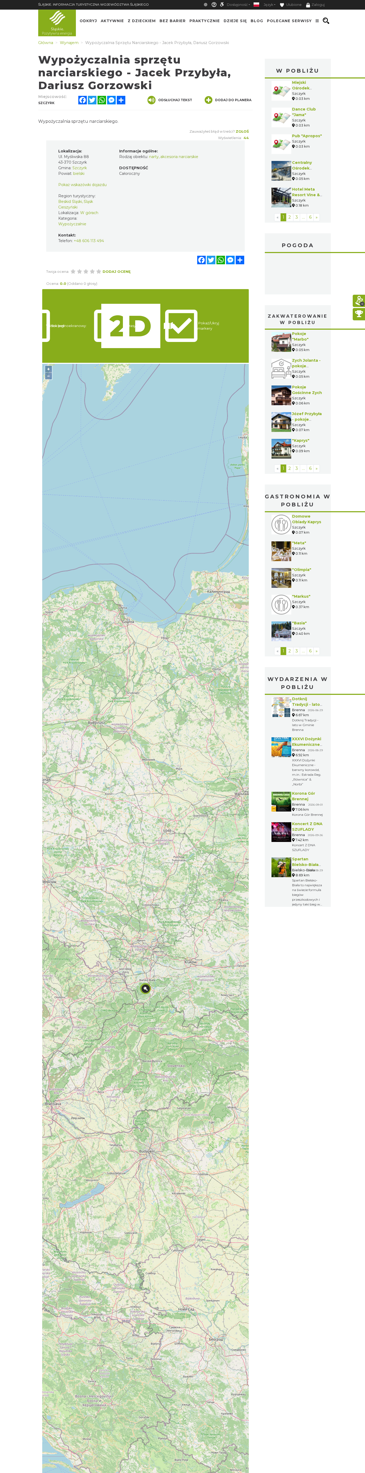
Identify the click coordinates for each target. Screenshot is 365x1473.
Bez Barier (173, 21)
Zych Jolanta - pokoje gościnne (306, 366)
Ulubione (293, 5)
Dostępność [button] (237, 5)
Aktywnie (112, 21)
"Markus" (301, 596)
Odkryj (88, 21)
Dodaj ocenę (117, 271)
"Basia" (299, 623)
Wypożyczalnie (72, 224)
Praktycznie (204, 21)
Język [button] (268, 5)
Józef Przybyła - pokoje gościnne (307, 419)
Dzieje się (235, 21)
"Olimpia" (301, 569)
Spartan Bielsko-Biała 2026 (305, 865)
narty (154, 156)
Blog (257, 21)
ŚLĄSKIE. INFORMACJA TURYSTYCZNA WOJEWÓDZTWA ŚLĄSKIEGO (93, 4)
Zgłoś (242, 131)
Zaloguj (318, 5)
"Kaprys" (300, 440)
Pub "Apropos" (307, 135)
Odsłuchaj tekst (175, 100)
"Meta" (299, 543)
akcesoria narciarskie (179, 156)
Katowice (298, 274)
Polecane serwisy (289, 21)
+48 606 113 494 (89, 240)
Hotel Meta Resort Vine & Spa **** (306, 195)
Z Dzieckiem (142, 21)
